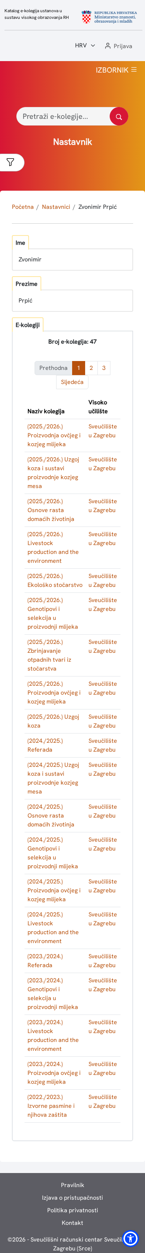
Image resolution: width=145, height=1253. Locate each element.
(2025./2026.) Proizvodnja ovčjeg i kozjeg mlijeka (54, 435)
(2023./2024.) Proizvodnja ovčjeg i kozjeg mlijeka (54, 1073)
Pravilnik (72, 1185)
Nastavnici (56, 207)
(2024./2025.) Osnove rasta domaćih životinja (51, 815)
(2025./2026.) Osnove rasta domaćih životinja (51, 510)
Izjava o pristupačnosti (72, 1198)
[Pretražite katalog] (119, 116)
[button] (117, 46)
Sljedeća (72, 382)
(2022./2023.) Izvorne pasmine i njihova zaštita (51, 1106)
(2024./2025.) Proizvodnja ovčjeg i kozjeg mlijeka (54, 890)
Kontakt (72, 1223)
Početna (23, 207)
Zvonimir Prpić (97, 207)
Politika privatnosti (72, 1210)
